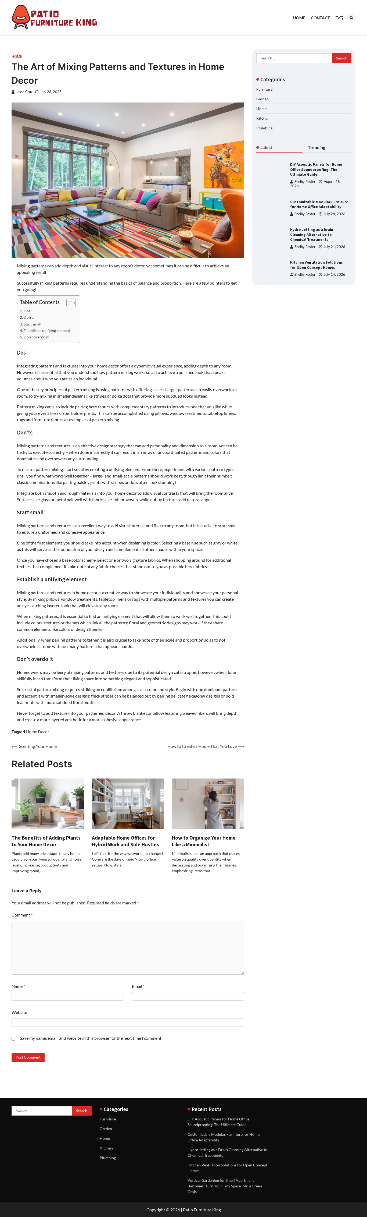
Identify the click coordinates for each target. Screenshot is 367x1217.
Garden (262, 99)
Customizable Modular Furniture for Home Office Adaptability (319, 204)
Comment (22, 914)
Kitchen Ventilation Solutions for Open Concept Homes (316, 265)
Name (18, 986)
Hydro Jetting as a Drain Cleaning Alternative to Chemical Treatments (311, 234)
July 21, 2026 (334, 247)
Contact (320, 17)
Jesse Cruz (24, 92)
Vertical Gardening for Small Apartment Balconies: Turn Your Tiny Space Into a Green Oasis (225, 1186)
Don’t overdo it (36, 337)
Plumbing (264, 128)
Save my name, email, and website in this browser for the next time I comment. (91, 1038)
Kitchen (262, 118)
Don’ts (29, 317)
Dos (27, 311)
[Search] (351, 18)
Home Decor (37, 731)
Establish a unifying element (47, 330)
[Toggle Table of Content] (68, 302)
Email (138, 986)
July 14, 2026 (334, 275)
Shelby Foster (304, 182)
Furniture (264, 89)
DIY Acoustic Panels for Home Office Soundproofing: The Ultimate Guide (316, 169)
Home (299, 17)
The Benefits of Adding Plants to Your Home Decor (46, 841)
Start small (32, 324)
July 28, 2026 (334, 214)
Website (19, 1012)
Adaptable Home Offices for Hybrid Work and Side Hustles (125, 841)
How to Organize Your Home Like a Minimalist (204, 841)
